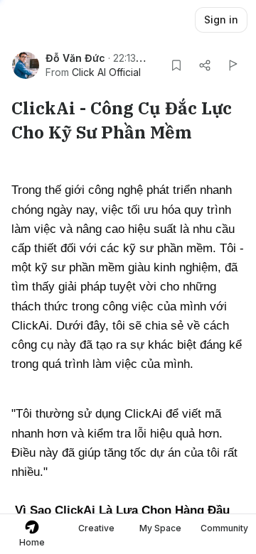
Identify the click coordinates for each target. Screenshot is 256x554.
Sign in (221, 19)
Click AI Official (106, 72)
